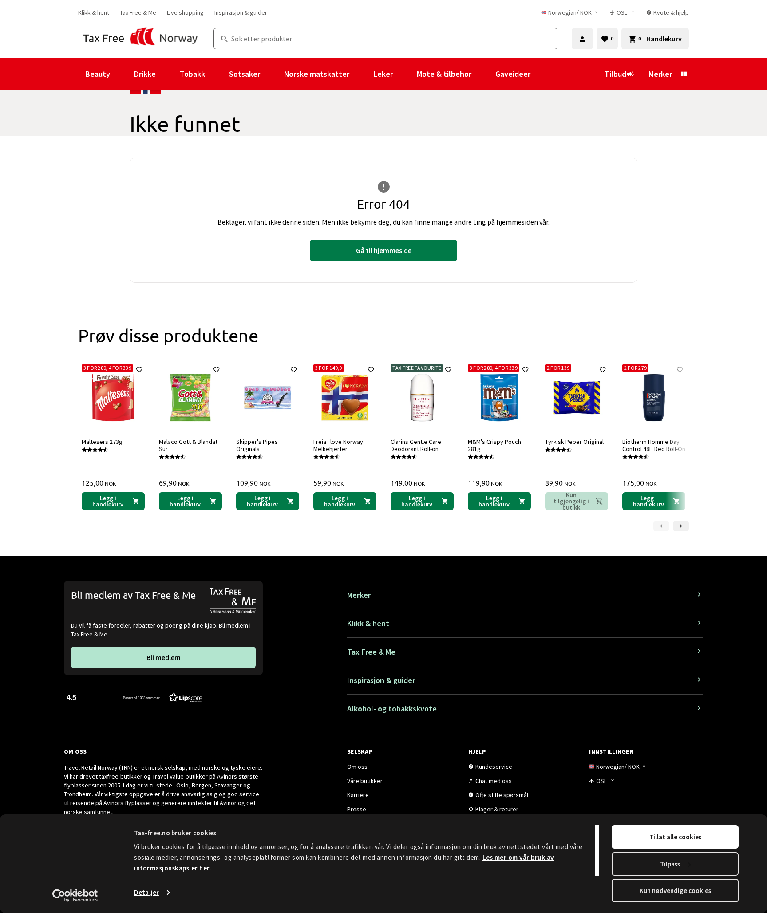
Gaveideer (512, 74)
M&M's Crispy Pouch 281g (494, 445)
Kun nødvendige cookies (675, 890)
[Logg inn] (582, 38)
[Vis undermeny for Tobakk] (217, 74)
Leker (383, 74)
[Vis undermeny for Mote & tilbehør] (483, 74)
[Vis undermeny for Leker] (405, 74)
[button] (134, 697)
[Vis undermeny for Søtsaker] (272, 74)
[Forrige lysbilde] (661, 526)
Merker (660, 74)
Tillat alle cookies (675, 837)
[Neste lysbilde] (681, 526)
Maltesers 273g (102, 442)
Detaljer (146, 892)
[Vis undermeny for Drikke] (168, 74)
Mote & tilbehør (444, 74)
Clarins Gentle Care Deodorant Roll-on (416, 445)
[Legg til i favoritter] (139, 369)
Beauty (97, 74)
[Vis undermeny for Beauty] (122, 74)
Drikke (145, 74)
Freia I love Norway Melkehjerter (338, 445)
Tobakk (192, 74)
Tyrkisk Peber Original (574, 442)
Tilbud (615, 74)
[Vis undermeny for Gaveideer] (542, 74)
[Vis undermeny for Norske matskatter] (361, 74)
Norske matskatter (316, 74)
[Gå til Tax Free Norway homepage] (140, 39)
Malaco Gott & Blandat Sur (188, 445)
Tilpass (670, 864)
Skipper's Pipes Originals (257, 445)
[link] (93, 12)
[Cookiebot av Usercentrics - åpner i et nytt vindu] (75, 895)
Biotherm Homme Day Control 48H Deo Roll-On (653, 445)
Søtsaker (244, 74)
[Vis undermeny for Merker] (684, 74)
